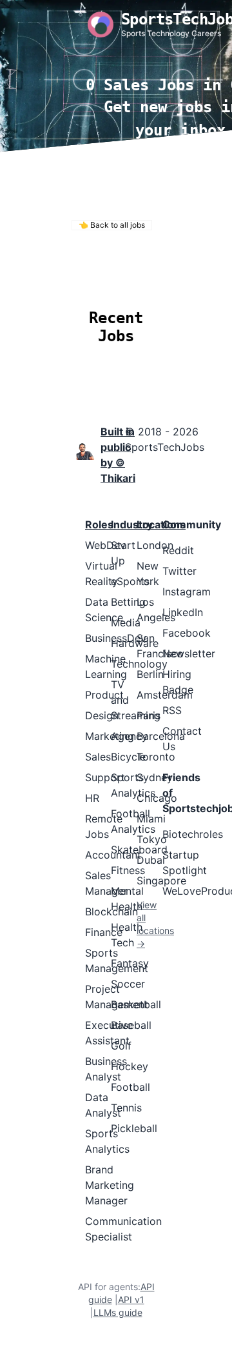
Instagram (186, 591)
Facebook (186, 632)
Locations (92, 279)
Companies (162, 279)
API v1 (131, 1299)
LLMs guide (117, 1312)
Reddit (178, 550)
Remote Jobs (111, 262)
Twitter (179, 570)
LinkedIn (182, 612)
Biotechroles (192, 834)
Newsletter (188, 653)
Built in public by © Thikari (118, 454)
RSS (172, 710)
